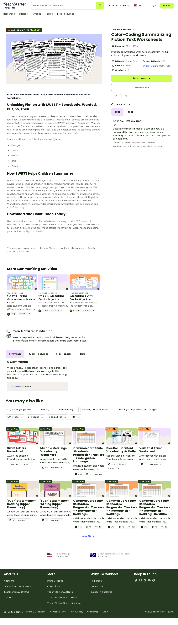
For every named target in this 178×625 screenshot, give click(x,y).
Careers (8, 597)
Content (114, 5)
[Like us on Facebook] (145, 580)
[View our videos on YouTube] (149, 580)
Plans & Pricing (55, 580)
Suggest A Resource (101, 592)
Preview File (142, 87)
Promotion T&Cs (58, 611)
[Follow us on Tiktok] (136, 580)
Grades (37, 13)
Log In (105, 611)
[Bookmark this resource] (116, 96)
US (140, 5)
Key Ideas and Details (153, 146)
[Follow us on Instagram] (140, 580)
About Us (9, 580)
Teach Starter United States (62, 597)
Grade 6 (117, 142)
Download (140, 78)
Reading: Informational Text (126, 146)
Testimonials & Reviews (16, 592)
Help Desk (96, 580)
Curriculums (53, 586)
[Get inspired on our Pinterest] (153, 580)
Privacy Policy (76, 611)
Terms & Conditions (35, 611)
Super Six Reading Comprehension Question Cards (21, 299)
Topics (49, 13)
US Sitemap (92, 611)
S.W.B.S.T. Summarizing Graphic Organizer (51, 297)
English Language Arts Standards (140, 142)
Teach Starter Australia (60, 592)
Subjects (24, 13)
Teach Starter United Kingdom (64, 603)
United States (14, 612)
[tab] (117, 112)
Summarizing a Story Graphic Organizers (81, 297)
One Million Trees (17, 586)
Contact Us (97, 586)
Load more (88, 536)
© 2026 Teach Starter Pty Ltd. (159, 611)
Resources (9, 13)
